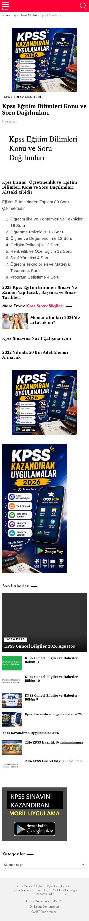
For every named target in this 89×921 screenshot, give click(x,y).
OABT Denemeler (43, 911)
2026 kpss (15, 639)
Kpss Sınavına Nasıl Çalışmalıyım (36, 338)
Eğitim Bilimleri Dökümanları (30, 890)
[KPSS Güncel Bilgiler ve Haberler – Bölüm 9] (12, 700)
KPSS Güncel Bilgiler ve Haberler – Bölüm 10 (52, 679)
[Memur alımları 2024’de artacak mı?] (15, 321)
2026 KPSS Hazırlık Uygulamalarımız (54, 742)
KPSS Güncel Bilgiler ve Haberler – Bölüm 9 (52, 697)
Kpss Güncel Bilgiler (30, 886)
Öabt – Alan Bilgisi (65, 890)
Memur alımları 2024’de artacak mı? (55, 320)
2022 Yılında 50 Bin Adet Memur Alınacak (35, 355)
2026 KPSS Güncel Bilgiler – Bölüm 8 (53, 761)
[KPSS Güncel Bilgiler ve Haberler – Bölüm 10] (12, 682)
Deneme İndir (45, 894)
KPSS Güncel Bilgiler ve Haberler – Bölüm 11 (52, 660)
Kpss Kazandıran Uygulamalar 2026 (53, 714)
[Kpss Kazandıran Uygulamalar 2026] (12, 719)
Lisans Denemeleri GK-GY (44, 901)
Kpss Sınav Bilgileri (45, 306)
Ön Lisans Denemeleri (44, 906)
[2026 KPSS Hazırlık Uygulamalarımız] (12, 747)
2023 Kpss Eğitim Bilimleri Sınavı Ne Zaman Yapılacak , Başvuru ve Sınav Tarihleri (39, 292)
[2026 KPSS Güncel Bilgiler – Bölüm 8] (12, 766)
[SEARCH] (83, 6)
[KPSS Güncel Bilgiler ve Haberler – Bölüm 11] (12, 663)
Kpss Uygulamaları (59, 886)
